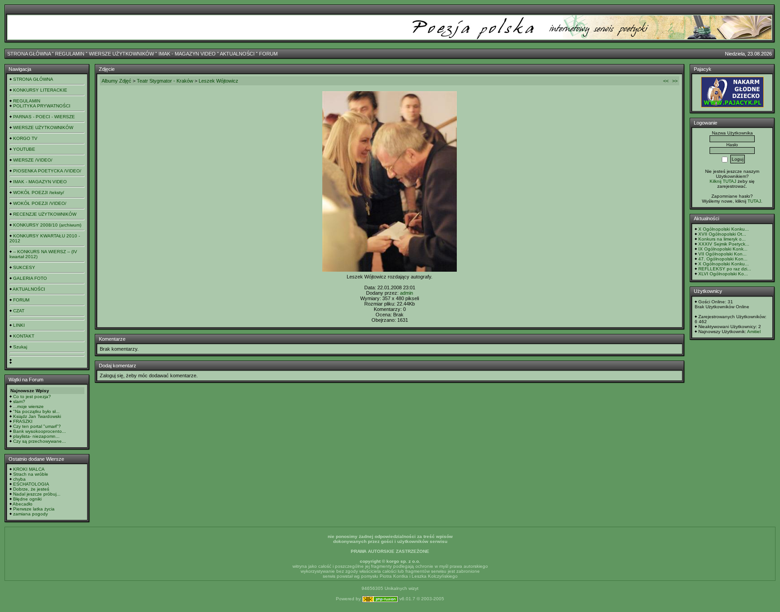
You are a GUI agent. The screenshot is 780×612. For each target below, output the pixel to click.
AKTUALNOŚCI (237, 53)
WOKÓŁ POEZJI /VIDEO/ (39, 203)
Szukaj (20, 346)
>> (675, 80)
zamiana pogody (30, 513)
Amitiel (754, 331)
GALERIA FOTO (30, 278)
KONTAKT (23, 336)
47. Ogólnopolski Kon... (723, 258)
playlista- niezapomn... (36, 436)
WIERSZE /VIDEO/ (32, 160)
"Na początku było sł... (36, 411)
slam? (19, 401)
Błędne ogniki (27, 498)
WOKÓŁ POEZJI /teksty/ (38, 192)
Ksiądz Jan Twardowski (37, 416)
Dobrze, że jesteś (31, 489)
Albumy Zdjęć (116, 80)
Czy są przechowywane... (39, 441)
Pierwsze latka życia (34, 508)
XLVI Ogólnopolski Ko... (723, 273)
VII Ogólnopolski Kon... (722, 253)
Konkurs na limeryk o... (722, 238)
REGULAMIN (69, 53)
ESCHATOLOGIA (31, 484)
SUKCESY (24, 267)
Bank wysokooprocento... (39, 431)
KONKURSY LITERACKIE (40, 90)
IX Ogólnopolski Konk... (723, 248)
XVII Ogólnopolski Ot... (722, 234)
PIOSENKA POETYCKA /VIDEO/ (47, 170)
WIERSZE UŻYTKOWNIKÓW (121, 53)
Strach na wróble (30, 474)
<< (666, 80)
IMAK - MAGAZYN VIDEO (187, 53)
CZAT (18, 310)
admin (406, 293)
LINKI (19, 325)
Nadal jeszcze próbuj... (36, 493)
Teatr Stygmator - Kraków (165, 80)
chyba (19, 479)
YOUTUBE (24, 149)
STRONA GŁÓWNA (29, 53)
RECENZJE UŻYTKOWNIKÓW (44, 214)
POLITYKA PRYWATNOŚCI (41, 105)
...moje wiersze (28, 406)
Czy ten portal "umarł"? (37, 426)
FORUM (268, 53)
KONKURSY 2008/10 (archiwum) (47, 225)
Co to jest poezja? (32, 396)
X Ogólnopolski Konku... (723, 229)
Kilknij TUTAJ (723, 181)
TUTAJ (754, 201)
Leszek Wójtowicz (218, 80)
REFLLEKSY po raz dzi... (724, 268)
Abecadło (22, 503)
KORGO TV (25, 138)
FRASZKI (22, 421)
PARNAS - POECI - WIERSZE (44, 116)
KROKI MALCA (29, 469)
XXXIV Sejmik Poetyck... (723, 243)
